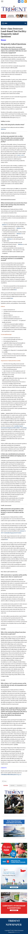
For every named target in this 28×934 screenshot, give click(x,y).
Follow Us (19, 785)
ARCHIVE (12, 785)
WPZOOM (17, 932)
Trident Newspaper (14, 922)
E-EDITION (5, 785)
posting (25, 427)
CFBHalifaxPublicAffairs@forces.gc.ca (11, 774)
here (15, 289)
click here (4, 224)
